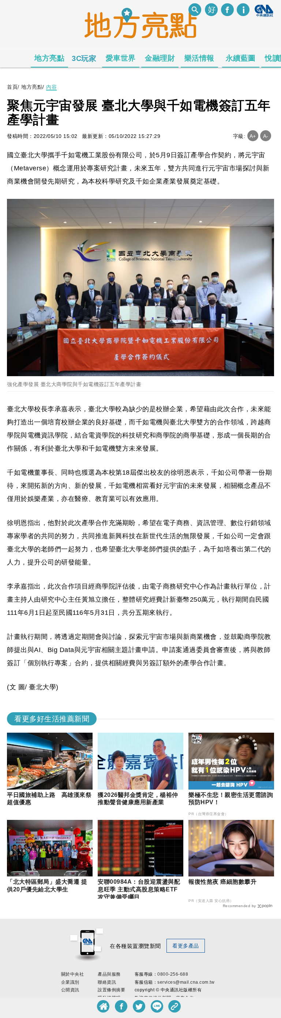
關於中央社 (72, 974)
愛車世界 (121, 58)
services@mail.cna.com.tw (185, 982)
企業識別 (70, 982)
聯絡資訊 (107, 982)
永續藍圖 (241, 58)
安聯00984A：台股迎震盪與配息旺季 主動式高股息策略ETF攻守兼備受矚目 (139, 889)
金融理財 (160, 58)
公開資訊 (70, 989)
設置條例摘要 (111, 989)
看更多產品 (185, 946)
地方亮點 (49, 58)
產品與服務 (109, 974)
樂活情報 (199, 58)
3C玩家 (84, 58)
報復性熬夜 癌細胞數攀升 (222, 882)
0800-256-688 (172, 974)
